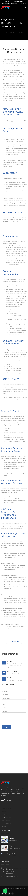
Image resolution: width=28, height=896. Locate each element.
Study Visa (4, 814)
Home (2, 32)
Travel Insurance (6, 820)
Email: (3, 704)
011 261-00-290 (14, 682)
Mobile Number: (6, 698)
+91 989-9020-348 (18, 1)
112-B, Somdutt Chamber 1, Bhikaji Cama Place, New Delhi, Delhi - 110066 (15, 665)
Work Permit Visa (6, 808)
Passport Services (6, 817)
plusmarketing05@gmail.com (10, 3)
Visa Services (5, 811)
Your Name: (5, 691)
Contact (4, 826)
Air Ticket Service (6, 823)
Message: (4, 711)
